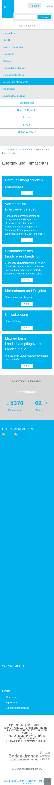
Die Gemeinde (27, 25)
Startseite (10, 149)
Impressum (11, 702)
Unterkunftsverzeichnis (14, 96)
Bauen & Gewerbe (27, 110)
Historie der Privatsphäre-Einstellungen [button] (27, 737)
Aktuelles (11, 697)
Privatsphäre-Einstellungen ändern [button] (27, 731)
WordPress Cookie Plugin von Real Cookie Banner (27, 782)
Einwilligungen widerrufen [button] (27, 741)
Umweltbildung (16, 315)
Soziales (27, 117)
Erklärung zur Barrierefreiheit (27, 728)
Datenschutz (36, 725)
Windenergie (9, 89)
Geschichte (8, 54)
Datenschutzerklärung (17, 708)
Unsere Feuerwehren (13, 47)
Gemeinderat (9, 33)
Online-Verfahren (27, 132)
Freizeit (27, 124)
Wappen (7, 61)
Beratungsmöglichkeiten (24, 180)
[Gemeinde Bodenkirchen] (7, 15)
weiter (27, 193)
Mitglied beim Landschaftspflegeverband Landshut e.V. (25, 343)
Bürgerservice (27, 103)
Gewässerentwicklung (13, 75)
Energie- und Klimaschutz (15, 82)
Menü (49, 6)
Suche (35, 5)
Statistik (6, 40)
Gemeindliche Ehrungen (14, 68)
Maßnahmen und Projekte (26, 291)
